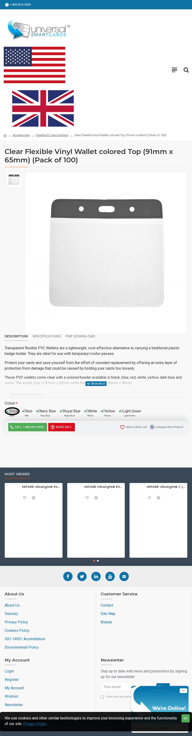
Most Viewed (17, 474)
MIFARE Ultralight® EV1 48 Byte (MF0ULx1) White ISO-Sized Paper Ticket (41, 487)
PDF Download (80, 336)
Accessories (21, 135)
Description (16, 336)
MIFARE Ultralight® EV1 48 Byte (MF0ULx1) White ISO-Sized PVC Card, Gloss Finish (103, 487)
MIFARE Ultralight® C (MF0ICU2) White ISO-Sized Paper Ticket (166, 487)
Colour (10, 403)
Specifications (47, 336)
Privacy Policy (35, 724)
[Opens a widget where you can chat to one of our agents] (159, 709)
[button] (94, 561)
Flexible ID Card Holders (52, 135)
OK (186, 718)
